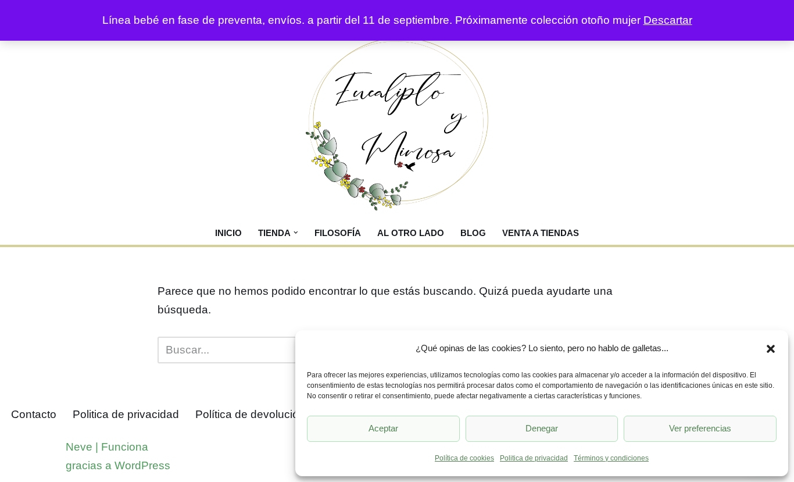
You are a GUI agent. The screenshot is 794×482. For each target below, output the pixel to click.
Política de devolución (250, 414)
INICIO (228, 233)
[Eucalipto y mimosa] (397, 124)
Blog (473, 233)
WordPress (142, 465)
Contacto (33, 414)
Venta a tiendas (540, 233)
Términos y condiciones (611, 458)
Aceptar (383, 428)
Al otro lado (410, 233)
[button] (771, 349)
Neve (79, 447)
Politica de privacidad (534, 458)
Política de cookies (464, 458)
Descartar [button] (667, 20)
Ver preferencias (700, 428)
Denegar (541, 428)
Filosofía (337, 233)
